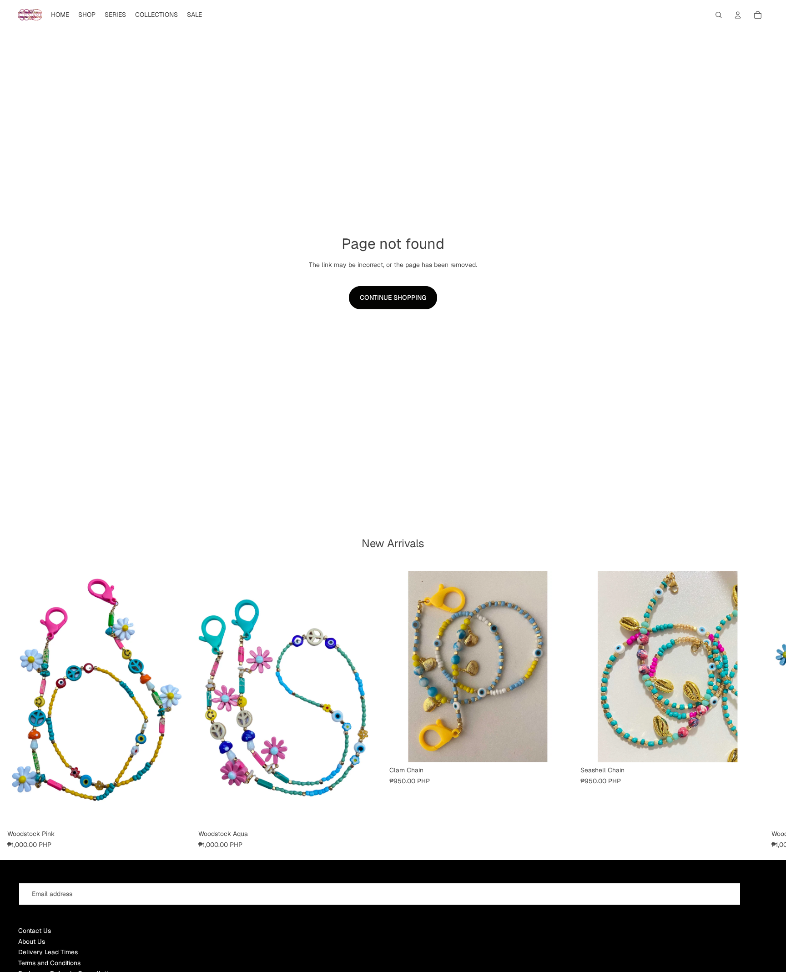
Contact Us (34, 931)
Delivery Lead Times (48, 952)
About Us (31, 941)
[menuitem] (60, 15)
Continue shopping (393, 297)
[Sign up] (756, 894)
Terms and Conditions (49, 963)
